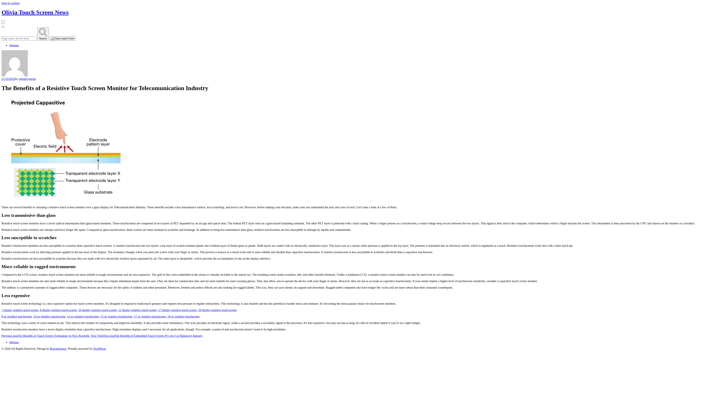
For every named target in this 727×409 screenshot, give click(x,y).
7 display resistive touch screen (20, 310)
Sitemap (14, 45)
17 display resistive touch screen (177, 310)
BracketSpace (58, 348)
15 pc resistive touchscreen (117, 316)
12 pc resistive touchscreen (83, 316)
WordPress (99, 348)
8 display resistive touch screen (58, 310)
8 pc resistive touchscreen (17, 316)
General (31, 78)
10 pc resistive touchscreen (50, 316)
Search (43, 38)
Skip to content (11, 3)
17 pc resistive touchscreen (150, 316)
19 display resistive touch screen (217, 310)
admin (22, 78)
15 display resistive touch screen (137, 310)
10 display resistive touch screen (97, 310)
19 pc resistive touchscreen (184, 316)
